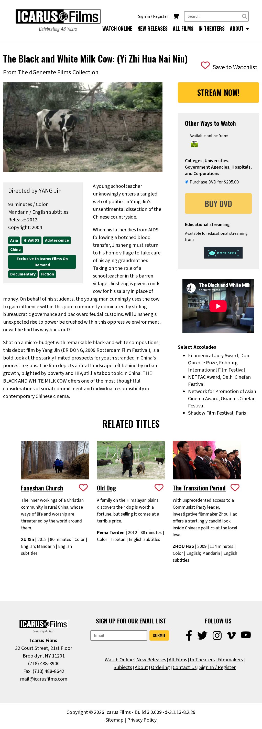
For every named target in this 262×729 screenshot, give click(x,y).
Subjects (123, 667)
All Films (178, 659)
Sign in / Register (153, 16)
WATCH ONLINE (117, 28)
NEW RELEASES (152, 28)
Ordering (160, 667)
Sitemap (114, 720)
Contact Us (184, 667)
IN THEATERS (212, 28)
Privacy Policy (142, 720)
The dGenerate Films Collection (58, 72)
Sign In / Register (217, 667)
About (141, 667)
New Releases (151, 659)
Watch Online (119, 659)
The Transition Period (199, 487)
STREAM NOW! (218, 92)
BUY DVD (218, 203)
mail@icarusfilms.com (43, 679)
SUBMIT (159, 635)
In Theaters (202, 659)
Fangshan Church (42, 487)
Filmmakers (230, 659)
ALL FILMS (183, 28)
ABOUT (237, 28)
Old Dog (106, 487)
